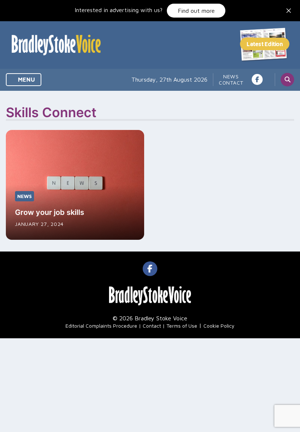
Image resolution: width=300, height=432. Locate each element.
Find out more (196, 10)
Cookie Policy (219, 326)
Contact (231, 82)
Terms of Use (181, 326)
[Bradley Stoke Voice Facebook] (257, 79)
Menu (25, 79)
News (231, 76)
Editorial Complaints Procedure (101, 326)
